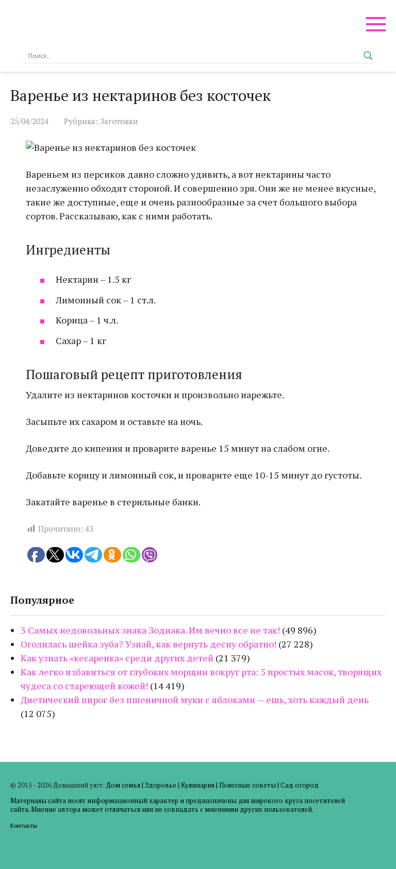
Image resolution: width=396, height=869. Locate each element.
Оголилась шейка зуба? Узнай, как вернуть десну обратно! (148, 644)
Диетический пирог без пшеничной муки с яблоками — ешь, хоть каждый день (195, 699)
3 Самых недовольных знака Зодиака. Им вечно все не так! (150, 630)
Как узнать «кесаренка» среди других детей (117, 658)
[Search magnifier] (368, 55)
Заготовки (119, 121)
